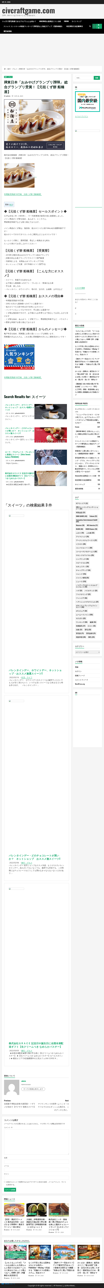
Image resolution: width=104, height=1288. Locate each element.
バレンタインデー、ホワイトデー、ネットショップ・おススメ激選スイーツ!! (19, 407)
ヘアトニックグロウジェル (87, 602)
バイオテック (91, 590)
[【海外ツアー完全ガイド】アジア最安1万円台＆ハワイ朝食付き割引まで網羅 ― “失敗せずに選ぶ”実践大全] (64, 1252)
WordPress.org (80, 684)
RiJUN (79, 529)
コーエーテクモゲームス (86, 551)
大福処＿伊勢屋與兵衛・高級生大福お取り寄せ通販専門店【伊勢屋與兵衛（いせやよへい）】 (36, 1223)
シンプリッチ (82, 559)
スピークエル (82, 562)
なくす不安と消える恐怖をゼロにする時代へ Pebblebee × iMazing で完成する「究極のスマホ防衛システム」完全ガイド (39, 1267)
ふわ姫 (90, 533)
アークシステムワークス (86, 540)
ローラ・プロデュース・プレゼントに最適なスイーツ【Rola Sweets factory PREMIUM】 (19, 454)
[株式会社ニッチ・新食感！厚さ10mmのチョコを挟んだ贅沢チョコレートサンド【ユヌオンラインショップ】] (59, 1210)
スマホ (32, 1257)
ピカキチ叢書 (80, 288)
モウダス (81, 618)
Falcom (93, 516)
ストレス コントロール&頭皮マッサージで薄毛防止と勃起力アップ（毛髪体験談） (33, 26)
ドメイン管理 (82, 577)
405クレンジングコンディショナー (87, 508)
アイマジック (82, 536)
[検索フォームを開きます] (90, 26)
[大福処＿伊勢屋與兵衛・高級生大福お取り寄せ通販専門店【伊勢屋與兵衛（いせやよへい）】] (36, 1210)
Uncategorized (84, 1257)
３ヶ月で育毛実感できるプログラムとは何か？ (19, 21)
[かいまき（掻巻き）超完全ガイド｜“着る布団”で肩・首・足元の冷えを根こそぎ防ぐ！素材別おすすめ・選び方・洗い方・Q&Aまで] (88, 1252)
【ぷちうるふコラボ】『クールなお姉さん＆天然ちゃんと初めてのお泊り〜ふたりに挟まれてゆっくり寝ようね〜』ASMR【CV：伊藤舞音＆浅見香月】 (87, 336)
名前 (5, 1158)
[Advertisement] (52, 49)
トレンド (81, 574)
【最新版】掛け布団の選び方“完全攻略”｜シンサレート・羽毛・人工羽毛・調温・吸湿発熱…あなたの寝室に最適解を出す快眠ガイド (87, 389)
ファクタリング (83, 594)
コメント (8, 1127)
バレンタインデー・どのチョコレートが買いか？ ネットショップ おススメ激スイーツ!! (19, 430)
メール (6, 1166)
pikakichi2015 (20, 413)
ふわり (80, 533)
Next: (53, 1105)
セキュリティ (82, 566)
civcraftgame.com (28, 10)
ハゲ (79, 590)
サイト (6, 1174)
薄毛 (91, 637)
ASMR (8, 1257)
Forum (66, 21)
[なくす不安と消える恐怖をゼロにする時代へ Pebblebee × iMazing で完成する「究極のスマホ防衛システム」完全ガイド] (40, 1252)
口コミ (92, 626)
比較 (79, 629)
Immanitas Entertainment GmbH (86, 521)
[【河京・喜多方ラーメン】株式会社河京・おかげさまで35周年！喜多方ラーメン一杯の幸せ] (14, 1210)
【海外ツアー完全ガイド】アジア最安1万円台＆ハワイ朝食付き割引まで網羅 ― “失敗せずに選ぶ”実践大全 (64, 1266)
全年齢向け (14, 1257)
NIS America (92, 525)
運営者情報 (8, 31)
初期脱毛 (80, 626)
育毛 (88, 629)
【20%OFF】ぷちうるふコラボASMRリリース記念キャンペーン (23, 1252)
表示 (11, 204)
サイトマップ (76, 21)
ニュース (81, 581)
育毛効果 (91, 633)
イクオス (81, 544)
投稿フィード (80, 675)
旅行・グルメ (8, 77)
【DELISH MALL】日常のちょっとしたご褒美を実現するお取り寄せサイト (87, 434)
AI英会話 (80, 512)
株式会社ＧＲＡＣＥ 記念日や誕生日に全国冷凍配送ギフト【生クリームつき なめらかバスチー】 (20, 475)
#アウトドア (82, 503)
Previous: (20, 1103)
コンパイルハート (84, 548)
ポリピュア (81, 611)
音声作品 (21, 1257)
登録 (76, 667)
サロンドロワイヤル (85, 555)
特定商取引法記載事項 (74, 26)
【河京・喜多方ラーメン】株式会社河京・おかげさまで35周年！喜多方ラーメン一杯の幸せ (14, 1223)
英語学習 (81, 637)
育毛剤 (80, 633)
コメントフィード (81, 679)
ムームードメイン (81, 116)
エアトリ (57, 1257)
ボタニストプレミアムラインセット (86, 606)
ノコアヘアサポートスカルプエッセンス (86, 586)
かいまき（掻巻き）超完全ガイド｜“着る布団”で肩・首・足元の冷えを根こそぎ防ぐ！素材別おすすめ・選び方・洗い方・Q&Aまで (88, 1267)
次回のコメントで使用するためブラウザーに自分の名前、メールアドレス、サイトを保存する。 (36, 1183)
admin (8, 96)
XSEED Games (91, 529)
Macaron (80, 525)
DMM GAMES (81, 516)
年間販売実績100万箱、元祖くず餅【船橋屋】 (23, 194)
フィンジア (81, 598)
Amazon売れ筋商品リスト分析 (50, 21)
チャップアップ (83, 570)
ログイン (78, 671)
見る (98, 26)
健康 (93, 622)
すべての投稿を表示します (33, 1089)
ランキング (81, 622)
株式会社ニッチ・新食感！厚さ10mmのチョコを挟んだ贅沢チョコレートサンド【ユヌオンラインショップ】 (59, 1224)
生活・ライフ (26, 677)
